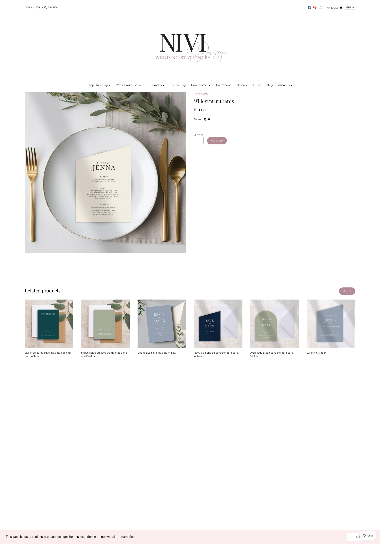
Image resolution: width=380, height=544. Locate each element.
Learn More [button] (128, 536)
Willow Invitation (317, 352)
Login (28, 7)
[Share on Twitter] (218, 118)
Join (38, 7)
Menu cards (201, 93)
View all (347, 291)
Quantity (198, 134)
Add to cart (217, 140)
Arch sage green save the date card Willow (271, 354)
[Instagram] (320, 7)
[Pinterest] (314, 7)
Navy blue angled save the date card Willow (216, 354)
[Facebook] (309, 7)
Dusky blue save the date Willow (157, 352)
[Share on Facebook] (214, 118)
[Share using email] (209, 118)
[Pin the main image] (205, 118)
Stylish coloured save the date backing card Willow (48, 354)
